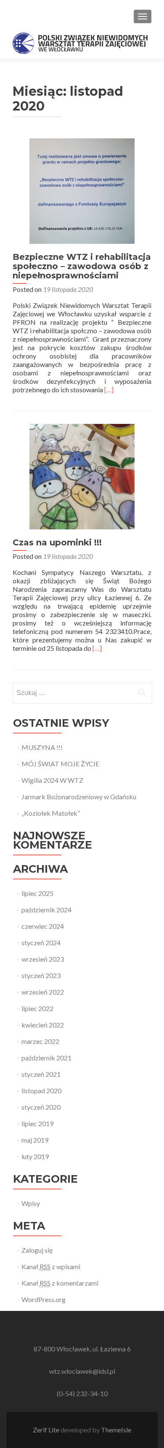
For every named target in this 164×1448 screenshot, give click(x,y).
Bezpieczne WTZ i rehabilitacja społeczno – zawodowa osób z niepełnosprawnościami (82, 266)
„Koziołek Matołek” (50, 813)
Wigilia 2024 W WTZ (52, 780)
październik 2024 (46, 910)
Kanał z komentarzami (59, 1283)
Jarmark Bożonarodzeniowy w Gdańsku (78, 797)
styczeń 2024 (41, 942)
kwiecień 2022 (42, 1025)
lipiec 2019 (37, 1123)
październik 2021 (46, 1058)
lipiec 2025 (37, 893)
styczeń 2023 (41, 975)
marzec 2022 (40, 1041)
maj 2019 (34, 1140)
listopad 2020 (41, 1091)
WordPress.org (43, 1299)
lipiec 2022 (37, 1008)
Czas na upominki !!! (57, 542)
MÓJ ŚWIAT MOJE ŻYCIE (60, 764)
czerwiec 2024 (42, 926)
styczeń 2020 (41, 1107)
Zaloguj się (37, 1250)
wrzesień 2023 (42, 959)
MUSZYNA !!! (42, 747)
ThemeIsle (116, 1430)
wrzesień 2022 (42, 992)
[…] (109, 390)
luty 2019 (35, 1156)
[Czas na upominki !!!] (82, 476)
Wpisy (30, 1203)
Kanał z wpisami (50, 1266)
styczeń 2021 (41, 1074)
